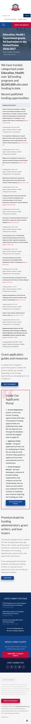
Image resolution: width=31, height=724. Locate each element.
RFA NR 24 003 (15, 127)
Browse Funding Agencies (15, 628)
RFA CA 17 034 (15, 320)
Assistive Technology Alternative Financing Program (12, 621)
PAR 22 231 (15, 169)
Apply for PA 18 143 (20, 300)
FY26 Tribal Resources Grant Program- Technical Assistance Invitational (14, 604)
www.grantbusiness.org (22, 706)
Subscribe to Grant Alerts (15, 654)
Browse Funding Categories (15, 630)
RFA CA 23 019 (15, 149)
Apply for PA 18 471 (8, 282)
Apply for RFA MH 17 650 (10, 337)
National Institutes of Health (14, 129)
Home (4, 52)
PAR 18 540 (15, 269)
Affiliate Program (10, 19)
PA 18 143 (14, 304)
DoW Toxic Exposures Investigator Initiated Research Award (13, 612)
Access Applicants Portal (15, 502)
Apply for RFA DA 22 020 (9, 205)
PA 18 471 (14, 286)
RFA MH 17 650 (17, 342)
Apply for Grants (22, 25)
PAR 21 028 (15, 227)
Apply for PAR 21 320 (23, 182)
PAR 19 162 (15, 249)
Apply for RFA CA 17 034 (17, 315)
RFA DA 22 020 (15, 209)
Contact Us (4, 717)
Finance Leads (22, 19)
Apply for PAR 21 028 (13, 222)
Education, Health (9, 54)
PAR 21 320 (15, 187)
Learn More (7, 578)
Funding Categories (13, 52)
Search (27, 15)
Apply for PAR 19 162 (8, 244)
